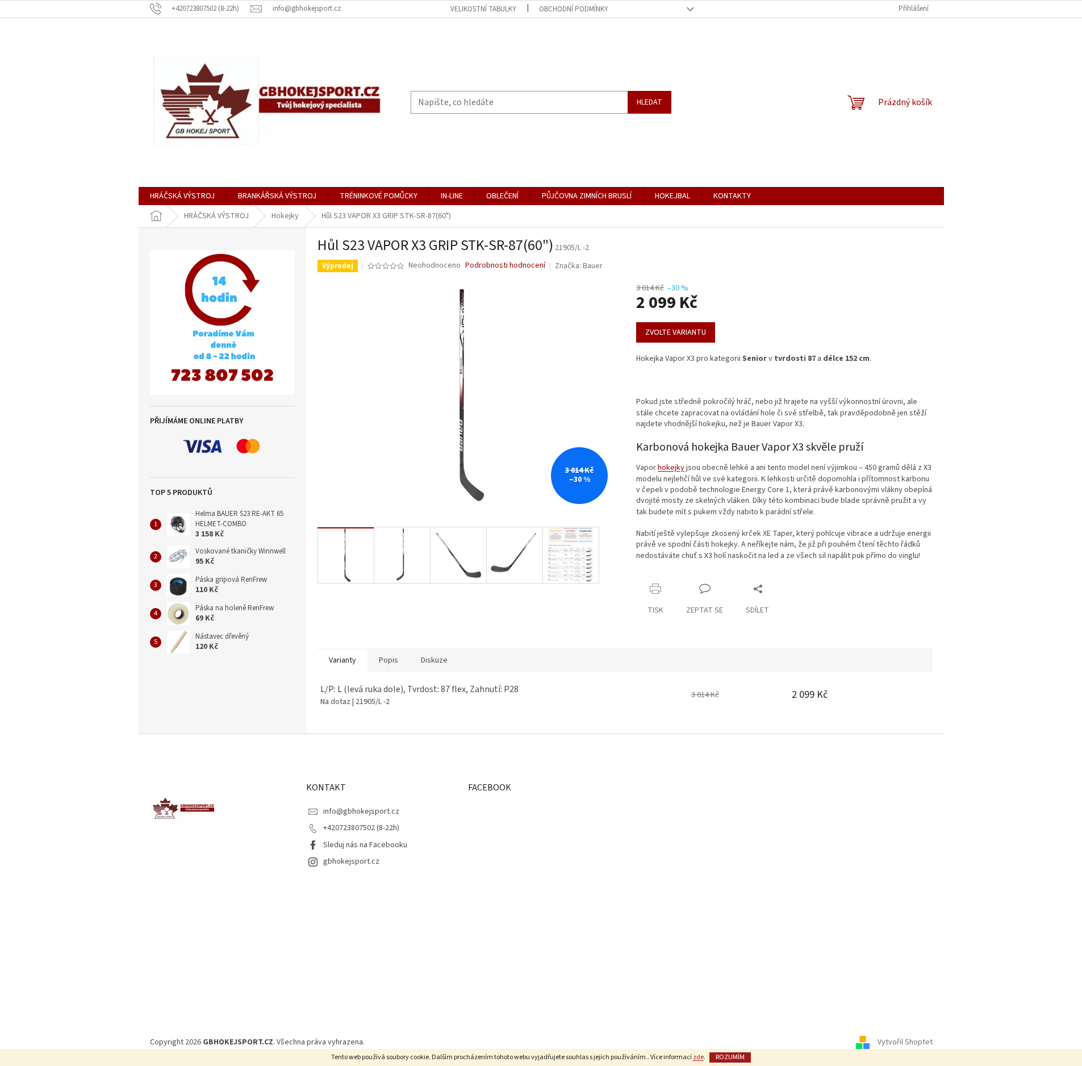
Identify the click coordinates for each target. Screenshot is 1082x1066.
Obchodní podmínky (573, 9)
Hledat (649, 102)
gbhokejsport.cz (351, 861)
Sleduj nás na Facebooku (365, 845)
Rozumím (730, 1057)
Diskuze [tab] (434, 660)
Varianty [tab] (342, 660)
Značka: (579, 266)
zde (698, 1057)
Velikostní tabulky (483, 9)
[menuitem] (182, 196)
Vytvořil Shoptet (905, 1042)
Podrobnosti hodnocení (505, 265)
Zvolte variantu (675, 332)
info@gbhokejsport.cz (361, 811)
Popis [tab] (388, 660)
